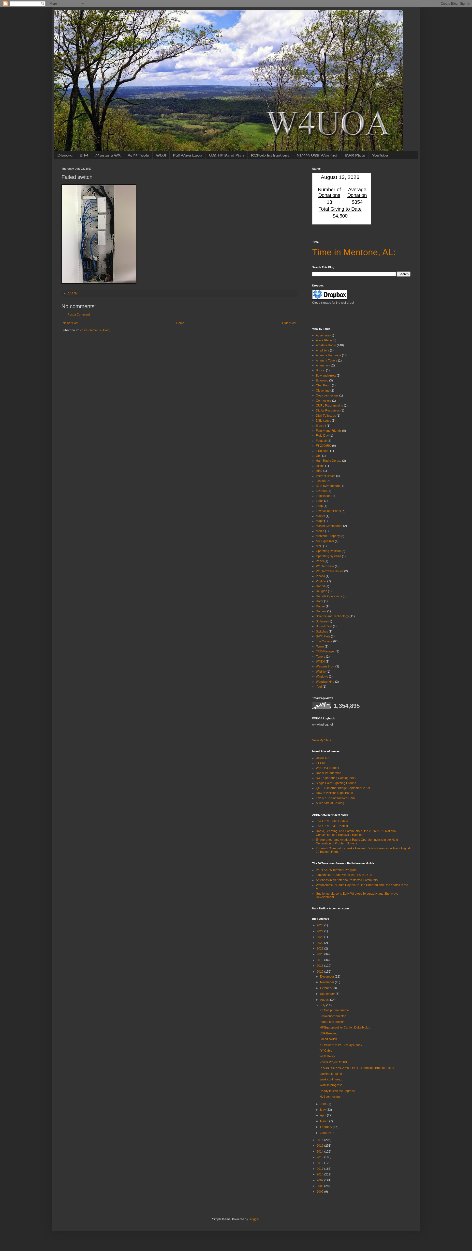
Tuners (320, 656)
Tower (320, 646)
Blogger (254, 1219)
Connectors (323, 400)
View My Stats (321, 740)
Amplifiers (322, 350)
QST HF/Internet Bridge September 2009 (343, 788)
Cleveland (323, 390)
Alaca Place (324, 340)
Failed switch (328, 1039)
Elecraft (321, 426)
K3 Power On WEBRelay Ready (341, 1045)
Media (320, 531)
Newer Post (70, 323)
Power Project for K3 (333, 1062)
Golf (318, 456)
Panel (320, 561)
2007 (320, 1191)
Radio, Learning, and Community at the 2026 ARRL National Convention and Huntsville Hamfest (356, 832)
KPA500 (321, 491)
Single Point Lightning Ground (336, 783)
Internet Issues (325, 476)
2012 (320, 1163)
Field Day (322, 435)
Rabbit (320, 586)
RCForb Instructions (270, 155)
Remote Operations (329, 596)
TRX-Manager (325, 651)
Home (180, 323)
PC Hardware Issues (329, 571)
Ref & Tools (138, 155)
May (323, 1109)
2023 (320, 937)
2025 (320, 925)
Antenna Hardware (328, 355)
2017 (320, 971)
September (328, 994)
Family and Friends (328, 430)
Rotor (319, 601)
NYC (319, 546)
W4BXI (320, 661)
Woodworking (325, 681)
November (327, 982)
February (326, 1127)
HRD (319, 471)
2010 (320, 1174)
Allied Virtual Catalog (330, 803)
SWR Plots (354, 155)
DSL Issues (323, 420)
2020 (320, 954)
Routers (321, 611)
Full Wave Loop (187, 155)
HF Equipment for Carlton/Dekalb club (345, 1027)
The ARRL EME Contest (332, 826)
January (326, 1133)
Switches (322, 631)
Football (321, 441)
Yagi (319, 686)
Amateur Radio (326, 345)
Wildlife (321, 671)
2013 (320, 1157)
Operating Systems (328, 556)
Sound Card (324, 626)
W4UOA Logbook (327, 768)
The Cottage (324, 641)
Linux (319, 501)
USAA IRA (322, 758)
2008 (320, 1186)
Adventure (323, 335)
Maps (319, 521)
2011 (320, 1169)
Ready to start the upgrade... (338, 1091)
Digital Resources (328, 410)
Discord (65, 155)
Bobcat (320, 370)
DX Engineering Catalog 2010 (336, 778)
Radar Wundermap (328, 773)
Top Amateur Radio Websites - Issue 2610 (344, 875)
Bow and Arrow (326, 375)
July (323, 1005)
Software (322, 621)
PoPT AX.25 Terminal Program (336, 870)
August (325, 999)
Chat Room (323, 385)
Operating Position (328, 551)
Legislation (323, 496)
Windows (322, 676)
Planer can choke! (332, 1022)
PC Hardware (325, 566)
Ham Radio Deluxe (328, 460)
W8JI (161, 155)
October (325, 988)
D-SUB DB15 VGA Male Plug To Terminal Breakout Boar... (358, 1068)
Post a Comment (79, 314)
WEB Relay (327, 1056)
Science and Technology (332, 616)
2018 (320, 965)
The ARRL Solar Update (332, 821)
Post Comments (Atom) (95, 330)
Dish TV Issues (326, 415)
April (323, 1115)
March (324, 1121)
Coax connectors (327, 395)
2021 (320, 948)
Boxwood (322, 380)
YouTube (380, 155)
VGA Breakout (329, 1033)
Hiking (320, 466)
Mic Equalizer (325, 541)
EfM (84, 155)
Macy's (320, 516)
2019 (320, 960)
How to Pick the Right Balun (334, 793)
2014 (320, 1151)
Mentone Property (328, 536)
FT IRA (320, 763)
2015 (320, 1145)
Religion (321, 591)
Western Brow (325, 666)
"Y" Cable (326, 1050)
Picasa (320, 576)
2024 (320, 931)
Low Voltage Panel (328, 511)
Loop (319, 506)
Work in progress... (332, 1085)
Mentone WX (107, 155)
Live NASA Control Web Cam (335, 798)
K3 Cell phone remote (334, 1010)
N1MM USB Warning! (317, 155)
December (327, 976)
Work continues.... (331, 1079)
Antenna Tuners (326, 360)
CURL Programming (329, 405)
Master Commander (329, 526)
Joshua (321, 481)
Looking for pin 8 (331, 1074)
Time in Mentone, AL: (354, 252)
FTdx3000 (322, 451)
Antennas (322, 365)
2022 (320, 943)
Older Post (289, 323)
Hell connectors (330, 1096)
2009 (320, 1180)
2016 (320, 1140)
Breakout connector (333, 1016)
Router (320, 606)
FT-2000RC (323, 445)
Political (321, 581)
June (323, 1104)
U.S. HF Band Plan (226, 155)
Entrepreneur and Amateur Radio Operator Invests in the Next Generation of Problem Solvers (357, 841)
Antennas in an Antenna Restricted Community (347, 880)
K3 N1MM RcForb (328, 486)
